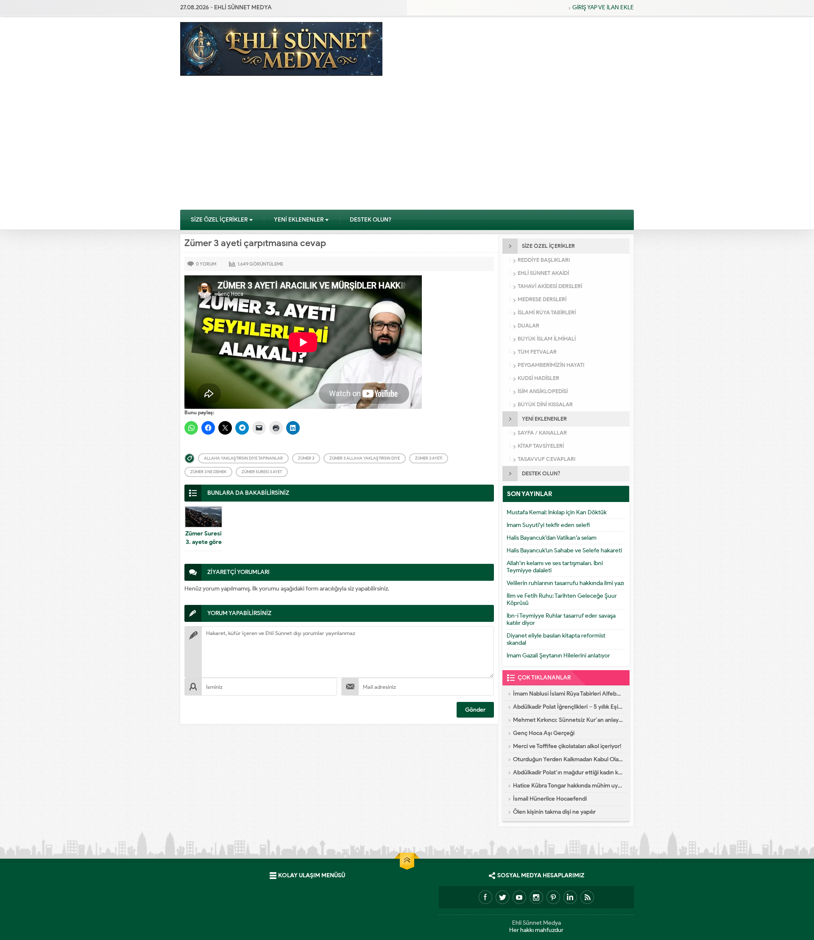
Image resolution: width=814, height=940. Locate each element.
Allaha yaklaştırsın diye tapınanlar (243, 458)
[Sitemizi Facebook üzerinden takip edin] (485, 897)
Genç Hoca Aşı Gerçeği (543, 733)
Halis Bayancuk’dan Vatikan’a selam (552, 537)
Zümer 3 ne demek (208, 471)
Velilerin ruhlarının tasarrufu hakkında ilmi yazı (565, 583)
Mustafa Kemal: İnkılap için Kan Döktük (557, 512)
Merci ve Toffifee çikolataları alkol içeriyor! (567, 746)
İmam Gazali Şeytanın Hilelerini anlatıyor (558, 655)
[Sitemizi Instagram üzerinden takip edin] (536, 897)
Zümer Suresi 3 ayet (262, 471)
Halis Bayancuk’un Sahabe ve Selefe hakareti (564, 550)
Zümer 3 (306, 458)
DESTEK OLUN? (370, 219)
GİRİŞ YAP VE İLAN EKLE (603, 7)
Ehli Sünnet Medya (536, 922)
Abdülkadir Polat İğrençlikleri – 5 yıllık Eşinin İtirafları (568, 706)
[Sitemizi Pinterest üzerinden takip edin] (553, 897)
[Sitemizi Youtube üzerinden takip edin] (519, 897)
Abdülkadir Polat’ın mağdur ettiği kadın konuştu (568, 772)
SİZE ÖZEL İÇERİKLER (219, 219)
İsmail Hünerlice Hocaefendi (550, 798)
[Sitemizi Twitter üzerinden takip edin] (502, 897)
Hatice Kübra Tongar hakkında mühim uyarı (568, 785)
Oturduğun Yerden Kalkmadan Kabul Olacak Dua (568, 759)
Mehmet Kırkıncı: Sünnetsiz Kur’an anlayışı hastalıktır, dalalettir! (568, 720)
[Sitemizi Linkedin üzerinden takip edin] (570, 897)
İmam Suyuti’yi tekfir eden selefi (548, 525)
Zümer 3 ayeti (428, 458)
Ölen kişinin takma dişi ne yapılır (554, 811)
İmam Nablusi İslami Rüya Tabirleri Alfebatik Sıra (568, 693)
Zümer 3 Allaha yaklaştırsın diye (364, 458)
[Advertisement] (407, 145)
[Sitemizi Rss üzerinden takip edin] (587, 897)
